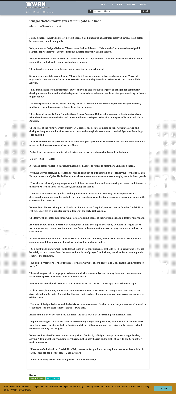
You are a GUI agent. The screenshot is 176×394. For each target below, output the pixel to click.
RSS (30, 12)
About (104, 4)
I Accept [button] (163, 388)
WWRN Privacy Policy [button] (20, 390)
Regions (131, 4)
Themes (143, 4)
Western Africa (53, 378)
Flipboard (49, 12)
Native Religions (37, 378)
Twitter (38, 12)
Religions (117, 4)
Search (145, 11)
